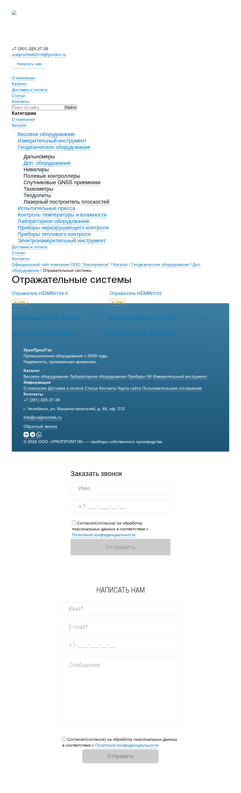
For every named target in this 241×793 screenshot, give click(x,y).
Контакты (20, 101)
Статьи (18, 95)
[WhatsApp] (39, 434)
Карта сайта (129, 388)
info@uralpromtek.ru (43, 417)
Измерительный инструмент (52, 140)
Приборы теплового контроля (54, 233)
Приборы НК (140, 376)
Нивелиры (36, 169)
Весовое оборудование (46, 134)
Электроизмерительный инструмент (62, 240)
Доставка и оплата (29, 89)
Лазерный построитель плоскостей (66, 201)
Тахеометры (38, 188)
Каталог (19, 83)
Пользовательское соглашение (172, 388)
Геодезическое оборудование (54, 146)
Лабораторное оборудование (53, 220)
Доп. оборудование (47, 162)
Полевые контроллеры (52, 175)
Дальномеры (39, 156)
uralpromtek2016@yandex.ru (39, 54)
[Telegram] (33, 434)
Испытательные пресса (46, 208)
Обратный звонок (40, 426)
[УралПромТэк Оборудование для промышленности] (120, 43)
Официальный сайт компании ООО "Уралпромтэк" (61, 264)
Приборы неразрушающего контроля (63, 227)
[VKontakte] (27, 434)
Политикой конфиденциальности (103, 534)
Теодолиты (37, 195)
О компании (23, 78)
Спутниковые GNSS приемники (62, 182)
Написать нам (29, 63)
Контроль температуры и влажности (62, 214)
